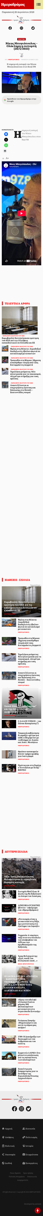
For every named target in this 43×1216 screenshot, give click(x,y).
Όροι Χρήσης (28, 1173)
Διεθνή (8, 1163)
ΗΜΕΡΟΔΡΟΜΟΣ (13, 59)
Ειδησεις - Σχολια (17, 580)
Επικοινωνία (32, 1176)
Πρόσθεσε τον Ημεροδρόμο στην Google (21, 100)
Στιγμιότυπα (31, 1154)
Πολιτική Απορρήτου (17, 1176)
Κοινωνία (30, 1128)
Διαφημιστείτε (22, 1180)
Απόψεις (9, 1137)
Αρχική (8, 1128)
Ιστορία (29, 1145)
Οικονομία (10, 1154)
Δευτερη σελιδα (16, 851)
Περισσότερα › (35, 585)
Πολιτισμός (31, 1137)
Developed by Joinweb (32, 1204)
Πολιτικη (21, 39)
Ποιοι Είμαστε (15, 1173)
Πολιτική (9, 1145)
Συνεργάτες (31, 1163)
